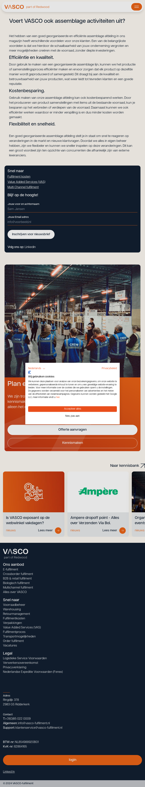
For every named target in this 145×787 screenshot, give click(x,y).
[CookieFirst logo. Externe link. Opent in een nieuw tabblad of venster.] (29, 372)
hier (57, 397)
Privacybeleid (109, 368)
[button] (36, 368)
